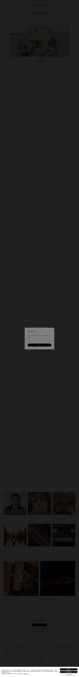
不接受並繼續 (68, 671)
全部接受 (68, 669)
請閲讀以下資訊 (26, 673)
